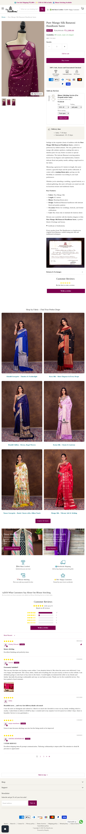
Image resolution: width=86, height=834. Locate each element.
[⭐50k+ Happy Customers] (63, 578)
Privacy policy (30, 823)
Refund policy (64, 823)
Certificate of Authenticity (56, 226)
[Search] (42, 9)
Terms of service (41, 823)
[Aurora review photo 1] (9, 687)
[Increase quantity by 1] (64, 46)
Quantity (49, 42)
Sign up (32, 803)
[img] (8, 641)
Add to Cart (63, 118)
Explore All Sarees (43, 521)
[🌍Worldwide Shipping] (63, 565)
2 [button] (40, 756)
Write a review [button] (66, 291)
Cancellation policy (43, 826)
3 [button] (43, 756)
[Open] (5, 828)
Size (59, 104)
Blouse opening (61, 110)
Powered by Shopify (43, 830)
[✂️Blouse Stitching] (23, 578)
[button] (4, 102)
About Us (12, 823)
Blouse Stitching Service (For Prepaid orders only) (68, 96)
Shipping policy (53, 823)
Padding (72, 104)
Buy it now (65, 60)
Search (6, 823)
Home (4, 17)
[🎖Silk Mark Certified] (23, 565)
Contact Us (21, 823)
